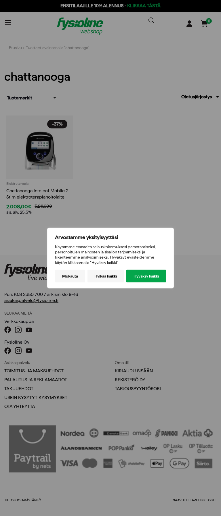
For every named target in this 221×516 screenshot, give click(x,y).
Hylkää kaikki (105, 276)
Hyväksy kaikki (146, 276)
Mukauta (70, 276)
